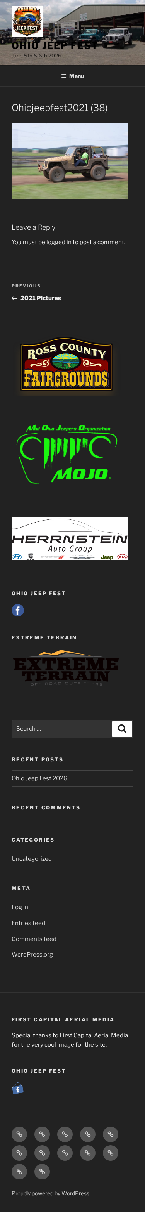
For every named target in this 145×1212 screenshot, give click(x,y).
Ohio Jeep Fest (55, 45)
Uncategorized (32, 858)
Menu (76, 76)
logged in (59, 242)
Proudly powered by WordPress (50, 1193)
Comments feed (34, 939)
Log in (20, 907)
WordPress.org (32, 954)
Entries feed (28, 923)
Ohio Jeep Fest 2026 (39, 778)
